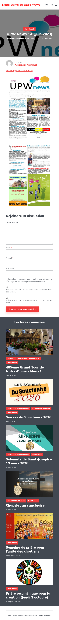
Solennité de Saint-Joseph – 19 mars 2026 (29, 461)
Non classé (29, 29)
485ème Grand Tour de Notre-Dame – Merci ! (25, 369)
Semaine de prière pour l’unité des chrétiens (25, 549)
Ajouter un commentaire (18, 38)
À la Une (11, 359)
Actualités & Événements (28, 359)
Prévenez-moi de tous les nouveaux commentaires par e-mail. (29, 290)
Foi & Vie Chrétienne (16, 501)
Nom (9, 248)
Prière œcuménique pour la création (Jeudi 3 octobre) (28, 595)
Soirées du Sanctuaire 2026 (28, 417)
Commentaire (12, 222)
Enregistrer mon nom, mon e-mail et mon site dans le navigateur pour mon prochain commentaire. (30, 280)
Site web (10, 268)
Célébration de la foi (41, 409)
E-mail (9, 258)
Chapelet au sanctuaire (25, 505)
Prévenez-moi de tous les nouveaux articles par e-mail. (29, 301)
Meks (20, 615)
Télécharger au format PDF (19, 70)
